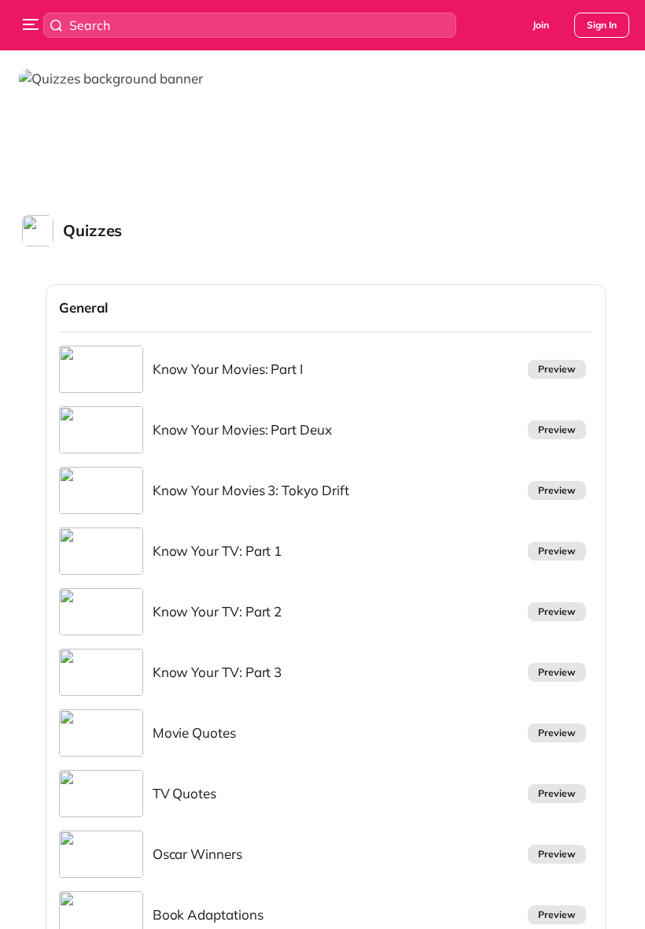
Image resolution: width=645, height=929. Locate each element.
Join (541, 25)
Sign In (602, 25)
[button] (77, 231)
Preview (557, 369)
